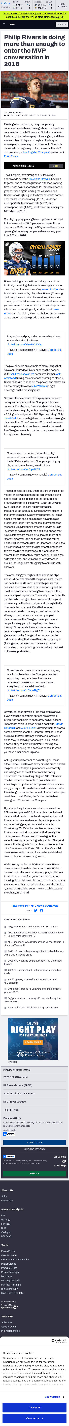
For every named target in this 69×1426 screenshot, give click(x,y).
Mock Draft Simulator (12, 1293)
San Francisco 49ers (22, 374)
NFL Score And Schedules (15, 1259)
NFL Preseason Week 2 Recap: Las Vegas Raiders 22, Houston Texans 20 (34, 944)
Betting (5, 1219)
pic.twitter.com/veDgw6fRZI (24, 469)
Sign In (61, 24)
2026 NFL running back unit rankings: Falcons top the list (32, 972)
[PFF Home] (12, 25)
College (5, 1232)
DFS (3, 1228)
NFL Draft (6, 1236)
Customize (32, 1418)
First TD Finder (9, 1255)
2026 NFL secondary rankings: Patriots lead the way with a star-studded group (34, 953)
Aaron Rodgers (51, 289)
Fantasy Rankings (11, 1285)
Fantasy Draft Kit (10, 1280)
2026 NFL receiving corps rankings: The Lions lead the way (33, 962)
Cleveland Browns (39, 179)
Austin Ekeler (28, 728)
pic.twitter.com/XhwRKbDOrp (25, 344)
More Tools (34, 1142)
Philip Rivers (11, 156)
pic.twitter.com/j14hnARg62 (24, 690)
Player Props (8, 1251)
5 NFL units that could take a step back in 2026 (33, 1007)
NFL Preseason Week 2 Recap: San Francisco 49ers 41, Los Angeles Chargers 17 (34, 934)
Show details (52, 1396)
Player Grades (8, 1264)
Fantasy (5, 1224)
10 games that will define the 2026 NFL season (33, 926)
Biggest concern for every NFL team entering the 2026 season (32, 1000)
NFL (5, 3)
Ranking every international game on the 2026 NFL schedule (30, 981)
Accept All (35, 1407)
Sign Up (34, 1173)
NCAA (5, 7)
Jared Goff (10, 418)
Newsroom (7, 1200)
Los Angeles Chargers (36, 152)
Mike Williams (39, 386)
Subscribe (6, 1322)
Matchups (6, 1276)
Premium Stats (9, 1268)
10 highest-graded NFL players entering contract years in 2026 (32, 990)
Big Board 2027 (9, 1289)
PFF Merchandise (10, 1331)
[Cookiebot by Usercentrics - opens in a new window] (51, 1341)
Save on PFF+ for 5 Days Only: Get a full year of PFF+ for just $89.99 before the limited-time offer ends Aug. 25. (35, 15)
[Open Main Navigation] (4, 24)
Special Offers (9, 1326)
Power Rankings (10, 1272)
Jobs (4, 1196)
